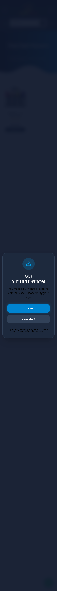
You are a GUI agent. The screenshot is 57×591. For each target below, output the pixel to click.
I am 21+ (28, 308)
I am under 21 (28, 319)
